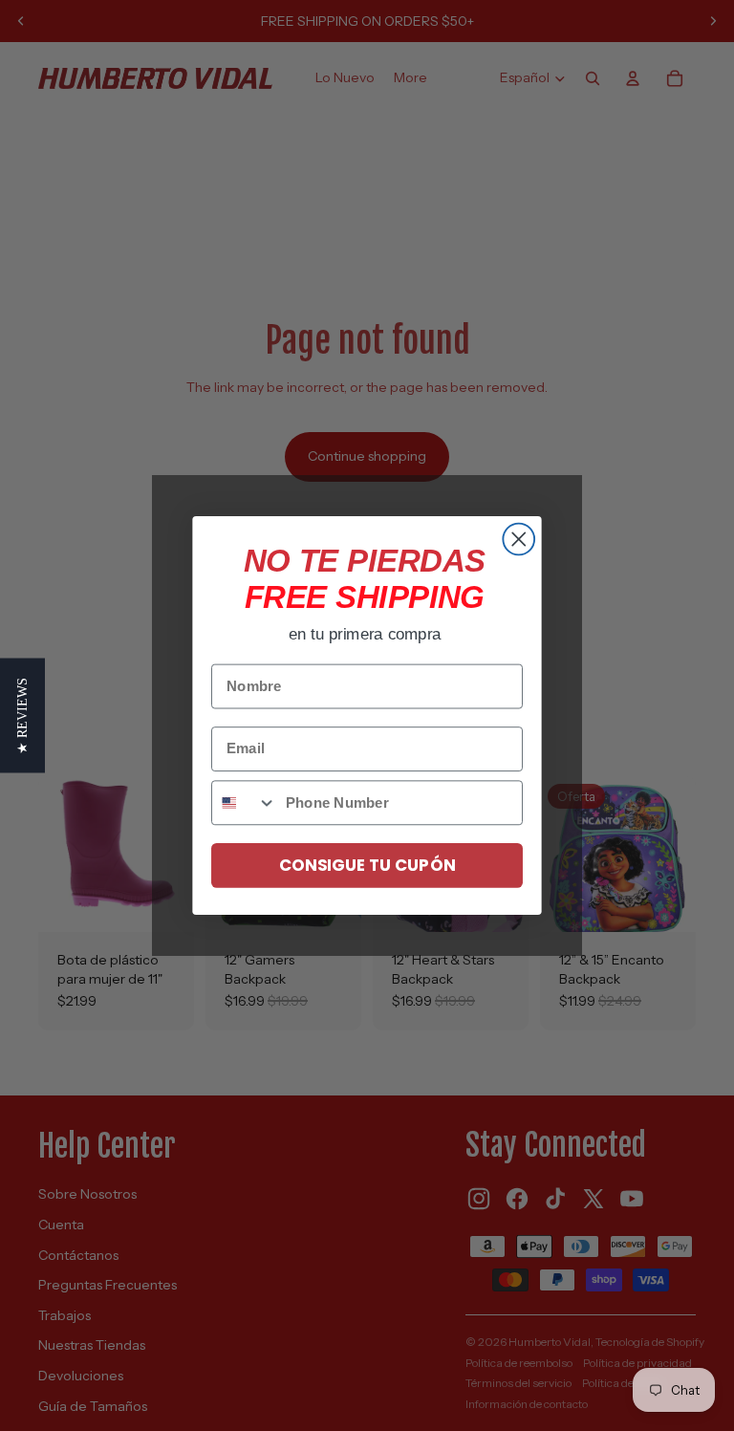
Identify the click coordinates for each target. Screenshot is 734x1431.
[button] (22, 716)
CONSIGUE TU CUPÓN (367, 865)
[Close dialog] (518, 539)
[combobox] (244, 802)
